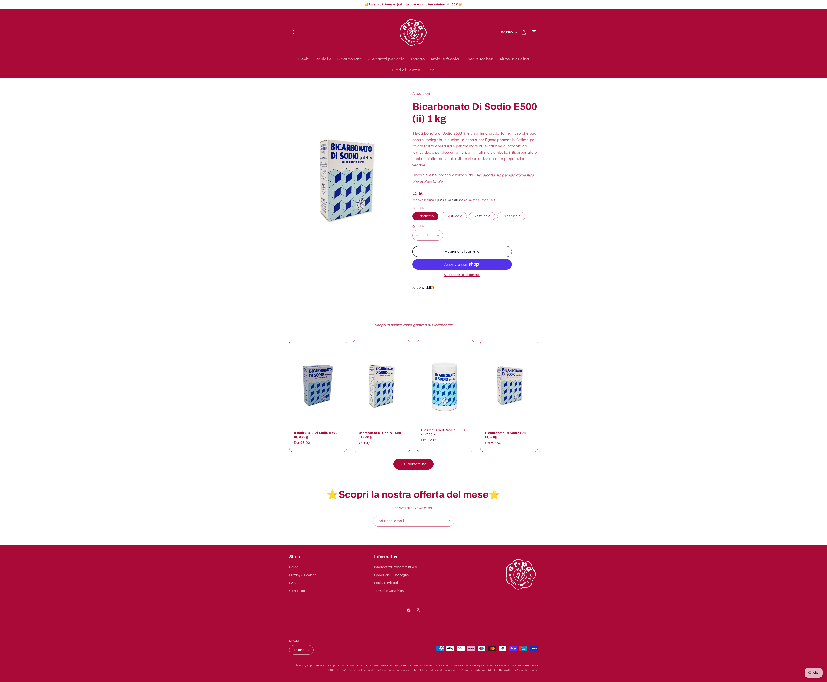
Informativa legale (526, 670)
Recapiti (504, 670)
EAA (292, 582)
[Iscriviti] (449, 521)
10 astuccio (511, 216)
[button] (294, 32)
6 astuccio (482, 216)
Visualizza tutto (413, 464)
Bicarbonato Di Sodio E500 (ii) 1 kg (507, 435)
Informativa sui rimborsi (357, 670)
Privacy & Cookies (302, 575)
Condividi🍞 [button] (426, 287)
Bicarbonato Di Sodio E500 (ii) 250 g (316, 434)
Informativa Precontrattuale (395, 567)
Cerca (293, 567)
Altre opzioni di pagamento (462, 275)
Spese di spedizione (449, 200)
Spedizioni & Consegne (391, 575)
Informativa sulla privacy (393, 670)
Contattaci (297, 590)
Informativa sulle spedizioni (477, 670)
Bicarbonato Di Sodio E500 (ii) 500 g (379, 435)
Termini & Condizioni (389, 590)
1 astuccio (425, 216)
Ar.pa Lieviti (314, 665)
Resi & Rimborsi (386, 582)
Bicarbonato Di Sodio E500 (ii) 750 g (443, 432)
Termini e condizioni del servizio (434, 670)
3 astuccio (453, 216)
